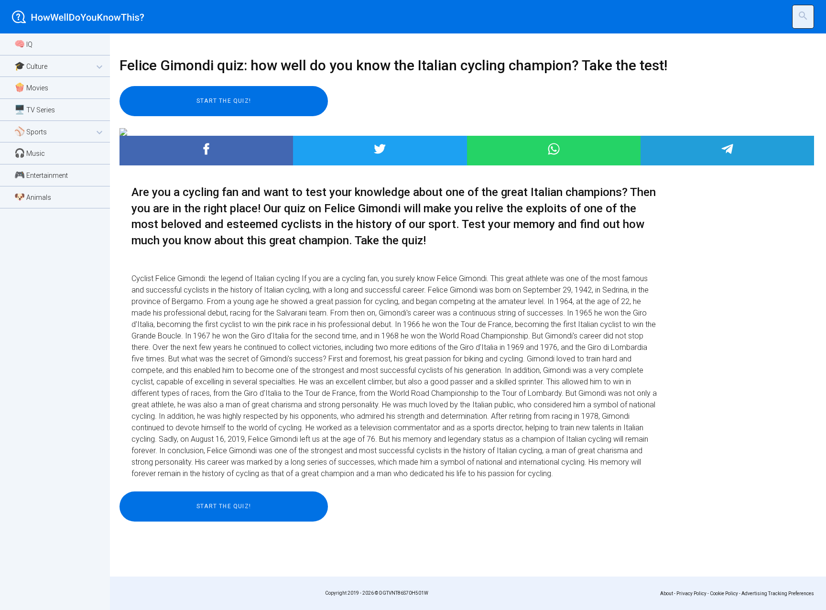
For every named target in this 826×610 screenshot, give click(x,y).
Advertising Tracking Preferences (777, 593)
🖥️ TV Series (34, 109)
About (666, 593)
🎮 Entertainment (41, 175)
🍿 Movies (31, 87)
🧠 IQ (23, 44)
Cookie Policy (724, 593)
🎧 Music (29, 153)
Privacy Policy (691, 593)
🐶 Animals (32, 197)
